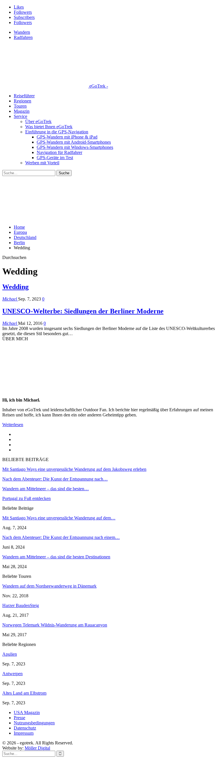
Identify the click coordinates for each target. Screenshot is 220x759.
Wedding (15, 286)
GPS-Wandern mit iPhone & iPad (67, 137)
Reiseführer (24, 95)
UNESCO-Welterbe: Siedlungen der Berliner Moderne (83, 311)
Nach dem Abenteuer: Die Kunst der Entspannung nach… (55, 479)
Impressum (24, 733)
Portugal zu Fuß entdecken (26, 498)
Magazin (22, 111)
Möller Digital (37, 748)
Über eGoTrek (38, 121)
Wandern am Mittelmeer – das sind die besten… (45, 488)
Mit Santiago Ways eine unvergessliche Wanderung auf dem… (58, 517)
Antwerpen (12, 673)
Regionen (22, 100)
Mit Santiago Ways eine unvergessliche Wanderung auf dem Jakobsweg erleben (74, 469)
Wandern (22, 32)
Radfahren (23, 37)
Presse (19, 717)
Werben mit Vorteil (42, 162)
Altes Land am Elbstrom (24, 693)
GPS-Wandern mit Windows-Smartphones (75, 147)
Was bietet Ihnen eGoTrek (48, 126)
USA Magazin (27, 712)
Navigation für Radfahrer (59, 152)
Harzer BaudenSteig (20, 605)
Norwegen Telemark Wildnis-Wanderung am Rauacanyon (54, 624)
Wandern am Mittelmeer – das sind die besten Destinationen (56, 556)
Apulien (9, 654)
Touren (20, 106)
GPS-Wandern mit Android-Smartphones (74, 142)
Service (20, 116)
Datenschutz (25, 728)
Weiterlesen (12, 424)
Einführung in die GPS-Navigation (56, 131)
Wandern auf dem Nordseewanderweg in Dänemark (49, 586)
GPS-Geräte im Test (55, 157)
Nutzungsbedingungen (34, 722)
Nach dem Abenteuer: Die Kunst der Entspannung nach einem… (61, 537)
